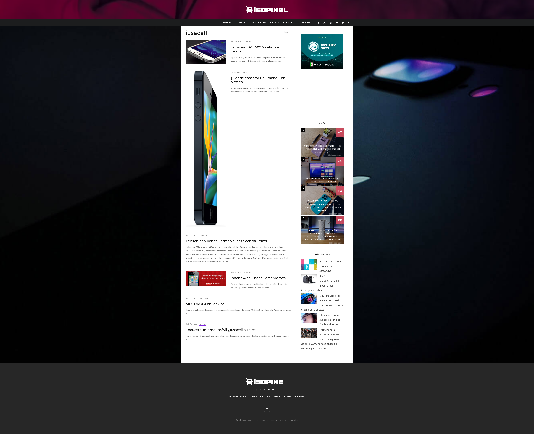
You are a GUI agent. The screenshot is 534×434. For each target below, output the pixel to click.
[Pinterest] (269, 390)
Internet (202, 324)
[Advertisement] (322, 96)
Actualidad (203, 298)
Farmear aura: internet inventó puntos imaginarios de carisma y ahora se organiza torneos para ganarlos (321, 339)
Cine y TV (274, 23)
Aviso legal (258, 396)
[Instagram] (331, 22)
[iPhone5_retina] (206, 149)
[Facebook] (318, 22)
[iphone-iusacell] (206, 278)
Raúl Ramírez (236, 41)
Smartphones (259, 23)
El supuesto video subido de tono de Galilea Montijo (330, 319)
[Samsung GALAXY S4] (206, 52)
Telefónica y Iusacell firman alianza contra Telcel (226, 241)
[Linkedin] (343, 22)
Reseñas (227, 23)
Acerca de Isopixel (239, 396)
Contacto (299, 396)
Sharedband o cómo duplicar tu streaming (330, 266)
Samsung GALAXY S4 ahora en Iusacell (256, 49)
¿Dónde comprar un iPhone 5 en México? (258, 80)
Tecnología (241, 23)
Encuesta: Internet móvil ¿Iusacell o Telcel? (222, 330)
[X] (324, 22)
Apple (244, 72)
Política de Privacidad (279, 396)
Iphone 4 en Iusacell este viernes (258, 278)
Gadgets (247, 41)
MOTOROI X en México (205, 304)
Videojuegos (289, 23)
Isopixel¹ (295, 420)
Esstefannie (235, 72)
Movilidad (306, 23)
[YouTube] (337, 22)
